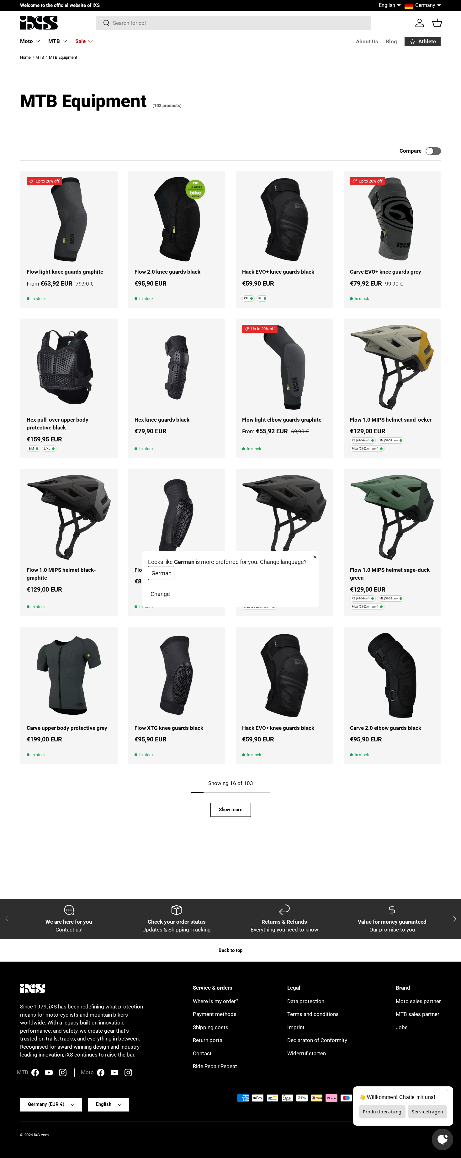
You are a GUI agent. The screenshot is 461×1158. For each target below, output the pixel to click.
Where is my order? (215, 1001)
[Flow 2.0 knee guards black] (177, 219)
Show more (230, 809)
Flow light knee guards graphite (65, 272)
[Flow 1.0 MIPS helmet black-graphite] (69, 517)
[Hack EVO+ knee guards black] (284, 219)
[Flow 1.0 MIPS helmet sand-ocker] (392, 367)
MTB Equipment (63, 57)
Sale (80, 41)
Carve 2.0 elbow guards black (385, 728)
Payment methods (214, 1014)
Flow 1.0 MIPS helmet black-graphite (61, 574)
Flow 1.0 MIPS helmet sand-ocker (391, 420)
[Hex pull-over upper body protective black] (69, 367)
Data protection (305, 1001)
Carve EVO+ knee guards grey (385, 272)
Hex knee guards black (162, 420)
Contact (202, 1053)
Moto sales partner (418, 1001)
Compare (410, 151)
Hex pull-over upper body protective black (57, 424)
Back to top (230, 950)
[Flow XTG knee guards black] (177, 675)
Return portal (208, 1040)
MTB (54, 41)
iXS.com (41, 1135)
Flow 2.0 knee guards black (167, 272)
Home (25, 57)
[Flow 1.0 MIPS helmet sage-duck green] (392, 517)
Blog (391, 41)
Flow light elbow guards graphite (281, 420)
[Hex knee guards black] (177, 367)
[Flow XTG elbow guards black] (177, 517)
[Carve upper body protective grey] (69, 675)
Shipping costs (210, 1027)
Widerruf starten (306, 1053)
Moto (26, 41)
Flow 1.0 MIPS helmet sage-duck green (390, 574)
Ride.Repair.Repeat (215, 1066)
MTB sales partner (417, 1014)
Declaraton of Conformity (317, 1040)
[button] (437, 23)
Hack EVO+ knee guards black (278, 272)
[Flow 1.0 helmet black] (284, 517)
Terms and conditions (313, 1014)
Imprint (296, 1027)
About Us (367, 41)
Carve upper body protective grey (67, 728)
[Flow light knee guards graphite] (69, 219)
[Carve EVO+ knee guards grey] (392, 219)
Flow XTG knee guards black (169, 728)
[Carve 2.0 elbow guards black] (392, 675)
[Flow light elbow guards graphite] (284, 367)
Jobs (402, 1027)
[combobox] (233, 23)
